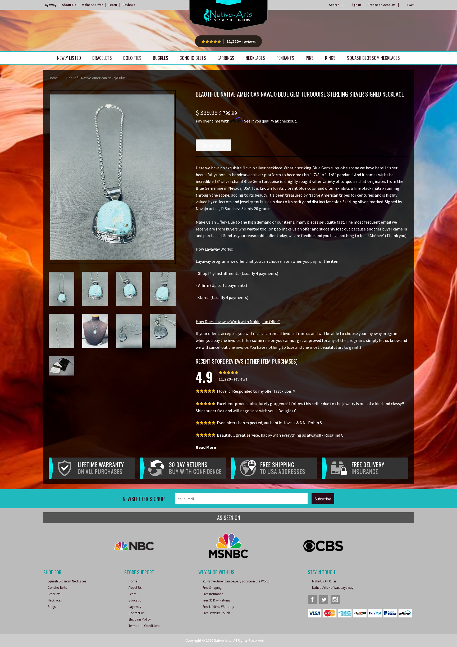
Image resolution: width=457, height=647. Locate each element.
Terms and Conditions (144, 625)
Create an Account (381, 5)
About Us (69, 5)
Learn (112, 5)
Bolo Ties (132, 58)
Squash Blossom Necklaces (373, 58)
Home (53, 77)
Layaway (49, 5)
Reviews (128, 5)
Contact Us (136, 613)
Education (136, 600)
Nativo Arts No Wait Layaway (332, 587)
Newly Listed (69, 58)
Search (334, 5)
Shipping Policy (140, 619)
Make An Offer (92, 5)
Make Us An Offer (324, 581)
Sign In (355, 5)
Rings (330, 58)
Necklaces (255, 58)
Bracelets (102, 58)
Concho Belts (193, 58)
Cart (410, 5)
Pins (310, 58)
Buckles (160, 58)
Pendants (285, 58)
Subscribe (323, 498)
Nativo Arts (222, 640)
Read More (206, 447)
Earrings (225, 58)
